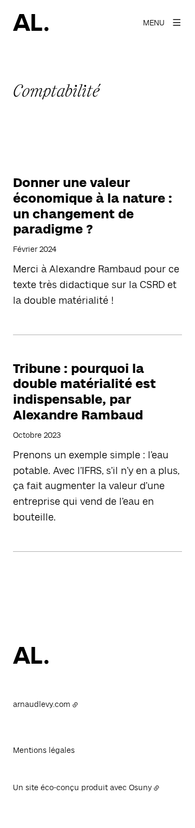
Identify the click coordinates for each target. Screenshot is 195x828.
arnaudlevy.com (41, 704)
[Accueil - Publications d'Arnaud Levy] (31, 22)
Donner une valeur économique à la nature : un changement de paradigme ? (92, 205)
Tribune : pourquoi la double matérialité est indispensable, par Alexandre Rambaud (84, 391)
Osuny (140, 787)
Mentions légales (44, 750)
